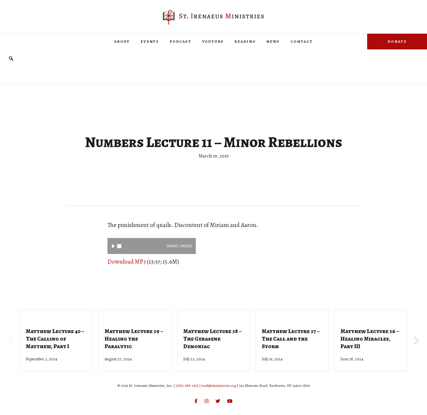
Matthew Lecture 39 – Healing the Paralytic (134, 338)
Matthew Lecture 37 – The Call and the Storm (291, 338)
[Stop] (119, 246)
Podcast (180, 41)
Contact (301, 41)
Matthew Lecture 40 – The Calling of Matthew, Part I (55, 338)
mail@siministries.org (219, 385)
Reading (245, 41)
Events (150, 41)
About (122, 41)
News (273, 41)
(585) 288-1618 (187, 385)
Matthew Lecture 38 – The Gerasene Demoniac (212, 338)
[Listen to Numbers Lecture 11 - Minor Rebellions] (113, 246)
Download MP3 (126, 261)
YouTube (213, 41)
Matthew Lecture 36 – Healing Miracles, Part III (369, 338)
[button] (11, 59)
